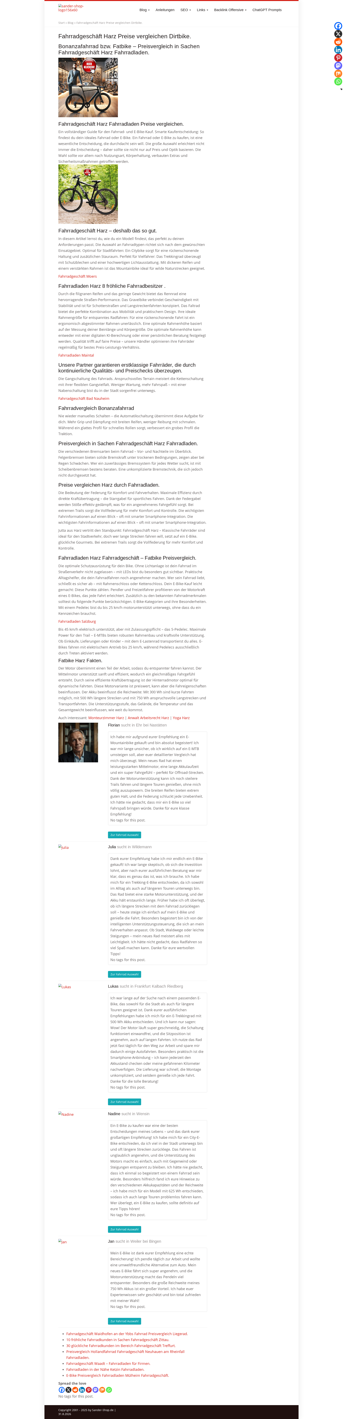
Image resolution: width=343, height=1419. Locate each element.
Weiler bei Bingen (145, 1241)
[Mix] (102, 1390)
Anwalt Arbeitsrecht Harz (148, 717)
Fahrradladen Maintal (76, 355)
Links (201, 10)
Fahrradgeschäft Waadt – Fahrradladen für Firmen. (108, 1363)
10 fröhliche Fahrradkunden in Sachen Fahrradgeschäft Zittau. (117, 1339)
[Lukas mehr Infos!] (78, 1004)
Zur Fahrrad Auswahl (125, 835)
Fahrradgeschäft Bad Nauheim (83, 398)
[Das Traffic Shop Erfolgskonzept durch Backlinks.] (73, 10)
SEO (184, 10)
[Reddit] (75, 1390)
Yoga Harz (181, 717)
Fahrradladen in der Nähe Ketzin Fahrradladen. (105, 1369)
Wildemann (142, 847)
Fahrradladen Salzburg (77, 621)
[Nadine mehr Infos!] (78, 1131)
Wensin (142, 1114)
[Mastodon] (95, 1390)
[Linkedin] (82, 1390)
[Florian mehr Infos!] (78, 742)
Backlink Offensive (229, 10)
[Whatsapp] (109, 1390)
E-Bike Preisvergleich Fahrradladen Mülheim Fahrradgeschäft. (117, 1375)
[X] (68, 1390)
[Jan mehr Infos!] (78, 1259)
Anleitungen (165, 10)
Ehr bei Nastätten (151, 725)
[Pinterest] (89, 1390)
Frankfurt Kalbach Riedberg (159, 986)
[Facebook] (62, 1390)
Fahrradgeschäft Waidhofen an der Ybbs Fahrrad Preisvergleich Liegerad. (127, 1333)
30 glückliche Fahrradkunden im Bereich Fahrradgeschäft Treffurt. (121, 1345)
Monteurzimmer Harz (106, 717)
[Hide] (341, 89)
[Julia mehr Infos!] (78, 864)
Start (61, 23)
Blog (144, 10)
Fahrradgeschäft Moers (77, 276)
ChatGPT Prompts (267, 10)
